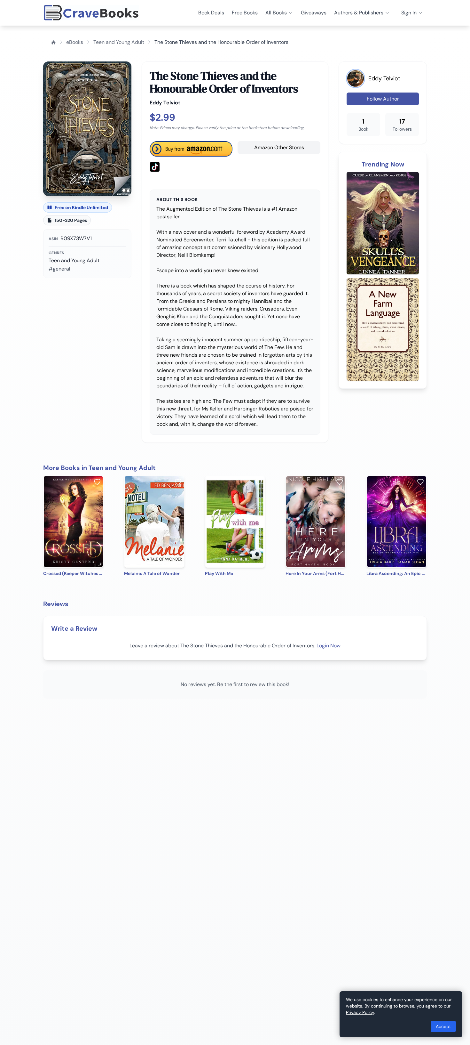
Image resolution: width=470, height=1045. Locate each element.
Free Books (245, 12)
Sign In (409, 12)
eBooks (74, 42)
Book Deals (211, 12)
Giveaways (313, 12)
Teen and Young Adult (118, 42)
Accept (443, 1026)
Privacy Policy (360, 1012)
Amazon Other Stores (279, 147)
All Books (276, 12)
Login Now (329, 645)
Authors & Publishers (358, 12)
